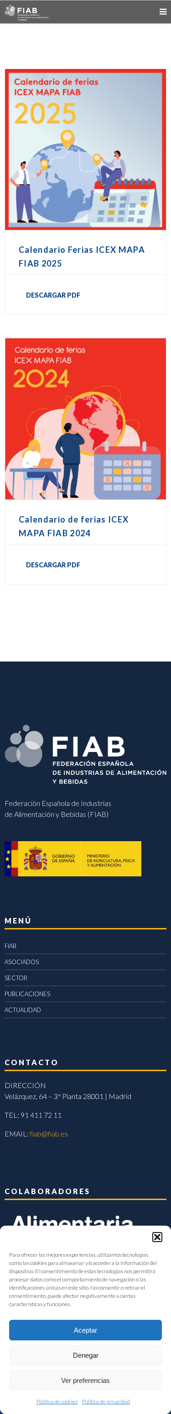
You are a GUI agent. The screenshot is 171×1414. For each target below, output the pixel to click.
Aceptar (85, 1330)
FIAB (10, 946)
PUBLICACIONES (27, 994)
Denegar (85, 1355)
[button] (157, 1237)
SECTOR (16, 978)
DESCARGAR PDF (53, 295)
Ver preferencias (85, 1380)
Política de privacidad (106, 1401)
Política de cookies (57, 1401)
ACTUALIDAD (23, 1010)
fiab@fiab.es (49, 1133)
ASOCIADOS (22, 962)
